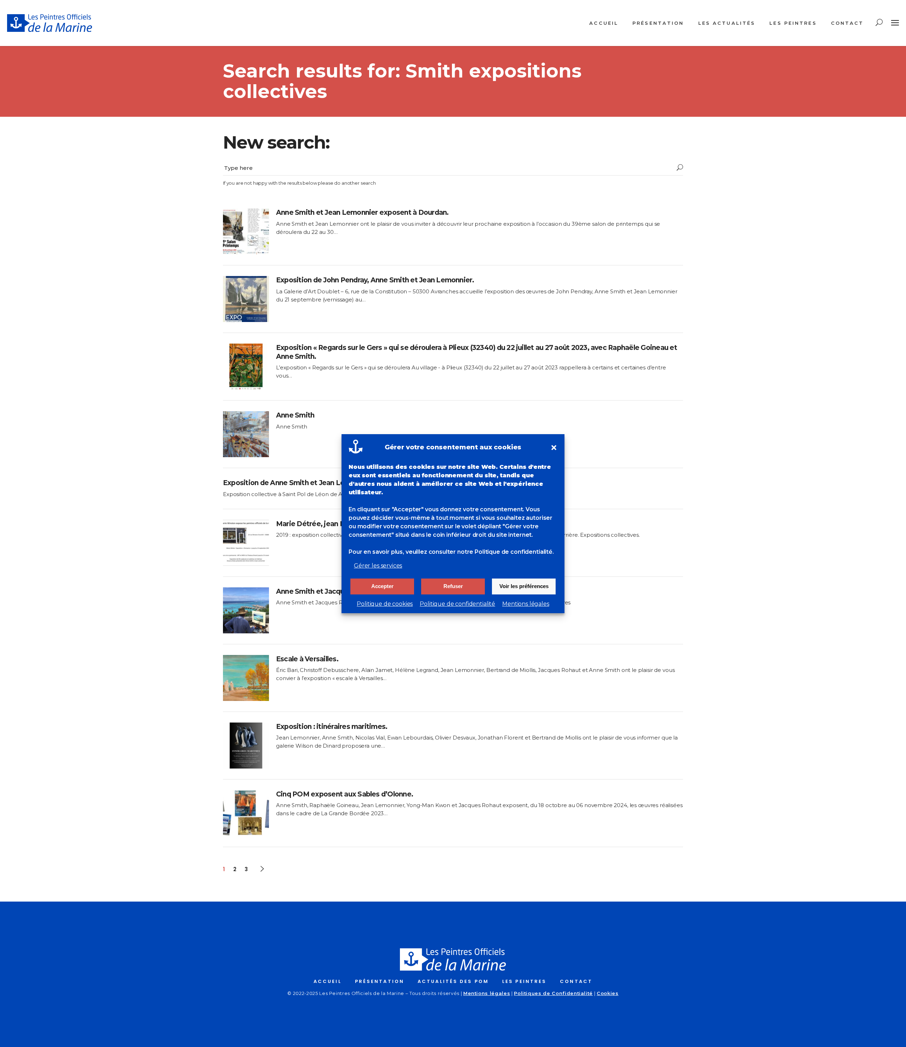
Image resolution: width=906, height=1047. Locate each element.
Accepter (382, 586)
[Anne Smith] (246, 434)
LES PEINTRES (524, 981)
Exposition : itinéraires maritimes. (331, 727)
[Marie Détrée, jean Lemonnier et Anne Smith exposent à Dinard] (246, 543)
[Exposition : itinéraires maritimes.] (246, 746)
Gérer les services (378, 565)
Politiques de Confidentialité (553, 993)
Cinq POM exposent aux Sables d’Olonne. (344, 794)
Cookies (608, 993)
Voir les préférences (524, 586)
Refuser (453, 586)
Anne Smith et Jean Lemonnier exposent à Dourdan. (362, 212)
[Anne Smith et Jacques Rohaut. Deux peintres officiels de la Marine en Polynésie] (246, 610)
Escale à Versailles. (307, 659)
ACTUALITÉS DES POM (453, 981)
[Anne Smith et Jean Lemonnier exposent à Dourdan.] (246, 231)
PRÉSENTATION (379, 981)
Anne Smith (295, 415)
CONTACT (576, 981)
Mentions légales (525, 603)
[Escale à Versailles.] (246, 678)
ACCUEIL (328, 981)
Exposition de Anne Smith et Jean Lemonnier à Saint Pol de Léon (330, 483)
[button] (553, 447)
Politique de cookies (385, 603)
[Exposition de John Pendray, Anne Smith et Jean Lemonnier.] (246, 299)
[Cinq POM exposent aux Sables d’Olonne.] (246, 813)
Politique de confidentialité (457, 603)
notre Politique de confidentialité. (505, 551)
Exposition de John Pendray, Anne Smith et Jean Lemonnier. (375, 280)
